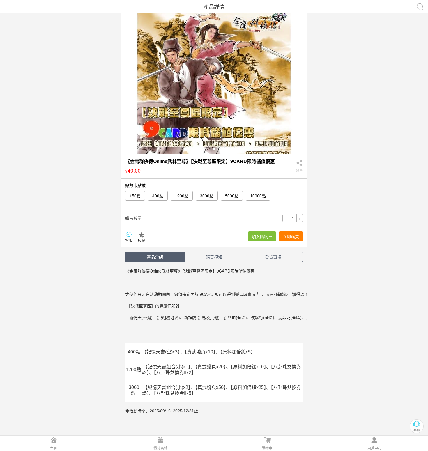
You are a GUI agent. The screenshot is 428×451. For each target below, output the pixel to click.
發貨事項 (273, 257)
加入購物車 (262, 236)
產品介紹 (155, 257)
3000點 (206, 196)
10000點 (258, 196)
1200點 (181, 196)
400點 (157, 196)
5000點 (231, 196)
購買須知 (214, 257)
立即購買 (291, 236)
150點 (135, 196)
